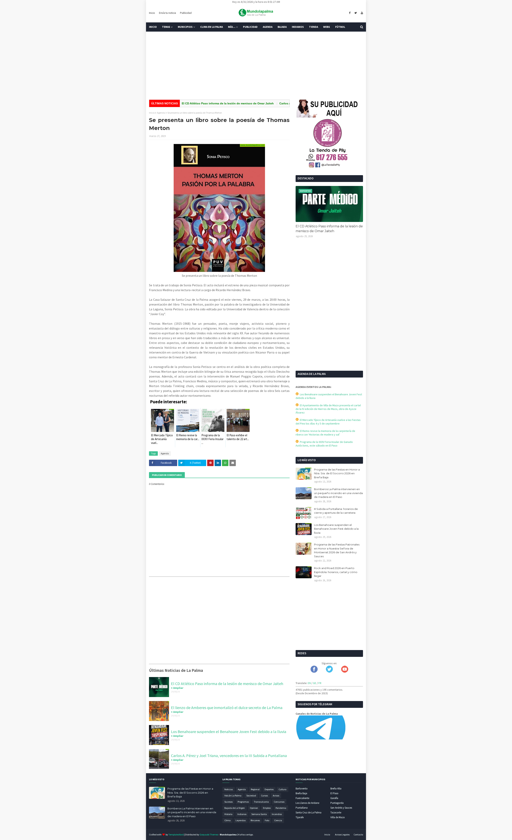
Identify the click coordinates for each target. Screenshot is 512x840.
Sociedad (251, 795)
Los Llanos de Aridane (307, 803)
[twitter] (355, 13)
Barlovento (302, 788)
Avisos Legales (342, 834)
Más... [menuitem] (231, 27)
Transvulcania (261, 801)
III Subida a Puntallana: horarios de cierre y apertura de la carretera (336, 510)
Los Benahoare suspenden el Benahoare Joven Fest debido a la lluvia (228, 731)
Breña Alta (335, 788)
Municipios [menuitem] (185, 27)
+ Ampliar (177, 688)
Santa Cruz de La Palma (308, 812)
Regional (255, 789)
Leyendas (241, 820)
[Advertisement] (256, 66)
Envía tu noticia (167, 13)
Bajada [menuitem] (282, 27)
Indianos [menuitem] (298, 27)
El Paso (334, 793)
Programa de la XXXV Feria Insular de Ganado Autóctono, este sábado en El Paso (324, 443)
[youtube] (361, 13)
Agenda (161, 112)
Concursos (279, 801)
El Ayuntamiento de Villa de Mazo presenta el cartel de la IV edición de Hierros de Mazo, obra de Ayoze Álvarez (328, 409)
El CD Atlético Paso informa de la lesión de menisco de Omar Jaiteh (205, 103)
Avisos (276, 795)
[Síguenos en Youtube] (344, 671)
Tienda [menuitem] (313, 27)
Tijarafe (300, 817)
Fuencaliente (302, 798)
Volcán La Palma (232, 795)
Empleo (267, 807)
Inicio (152, 13)
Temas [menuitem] (166, 27)
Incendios (277, 814)
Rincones (255, 820)
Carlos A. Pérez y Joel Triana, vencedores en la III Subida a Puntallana (229, 755)
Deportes (269, 789)
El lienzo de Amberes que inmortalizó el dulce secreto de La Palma (226, 707)
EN (309, 683)
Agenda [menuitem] (267, 27)
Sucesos (228, 801)
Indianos (241, 814)
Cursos (264, 795)
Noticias (228, 789)
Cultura (282, 789)
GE (314, 683)
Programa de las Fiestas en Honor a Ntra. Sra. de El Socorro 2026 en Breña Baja (337, 473)
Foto (267, 820)
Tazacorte (335, 812)
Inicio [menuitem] (153, 27)
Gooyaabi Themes (209, 834)
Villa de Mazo (337, 817)
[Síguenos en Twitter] (329, 671)
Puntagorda (337, 803)
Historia (228, 814)
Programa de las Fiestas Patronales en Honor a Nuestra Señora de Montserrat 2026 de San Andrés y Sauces (336, 550)
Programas (243, 801)
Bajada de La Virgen (234, 807)
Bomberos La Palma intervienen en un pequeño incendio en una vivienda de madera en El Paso (338, 492)
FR (319, 683)
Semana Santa (259, 814)
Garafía (334, 798)
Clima (227, 820)
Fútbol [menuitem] (340, 27)
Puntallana (302, 807)
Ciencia (278, 820)
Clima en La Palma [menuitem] (211, 27)
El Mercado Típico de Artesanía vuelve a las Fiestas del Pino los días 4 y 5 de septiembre (328, 421)
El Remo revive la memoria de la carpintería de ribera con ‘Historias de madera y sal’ (325, 432)
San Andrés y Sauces (341, 807)
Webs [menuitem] (326, 27)
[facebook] (349, 13)
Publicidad (186, 13)
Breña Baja (301, 793)
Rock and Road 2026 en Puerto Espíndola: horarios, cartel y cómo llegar (335, 571)
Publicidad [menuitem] (250, 27)
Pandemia (281, 807)
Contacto (358, 834)
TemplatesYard (176, 834)
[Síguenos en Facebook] (314, 671)
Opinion (254, 807)
